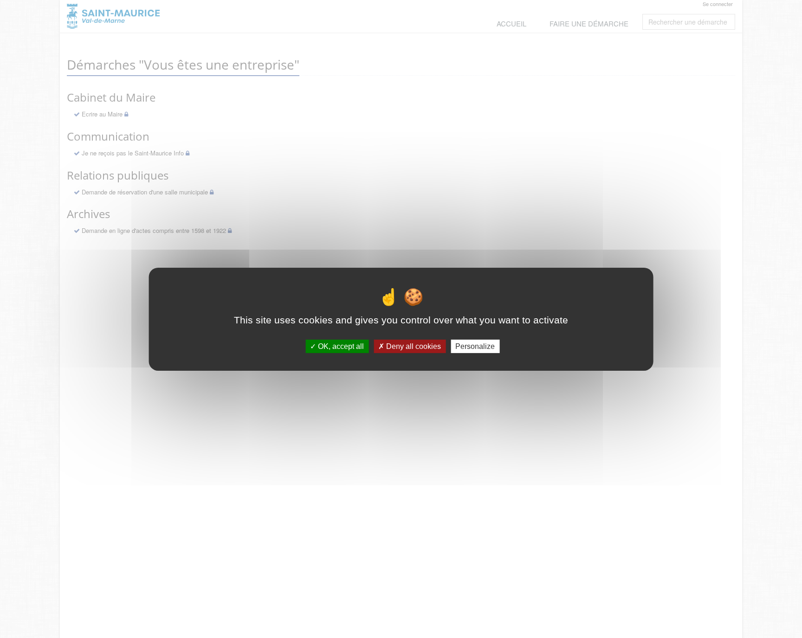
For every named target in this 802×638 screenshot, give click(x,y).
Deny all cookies (412, 346)
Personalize (475, 346)
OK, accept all (340, 346)
